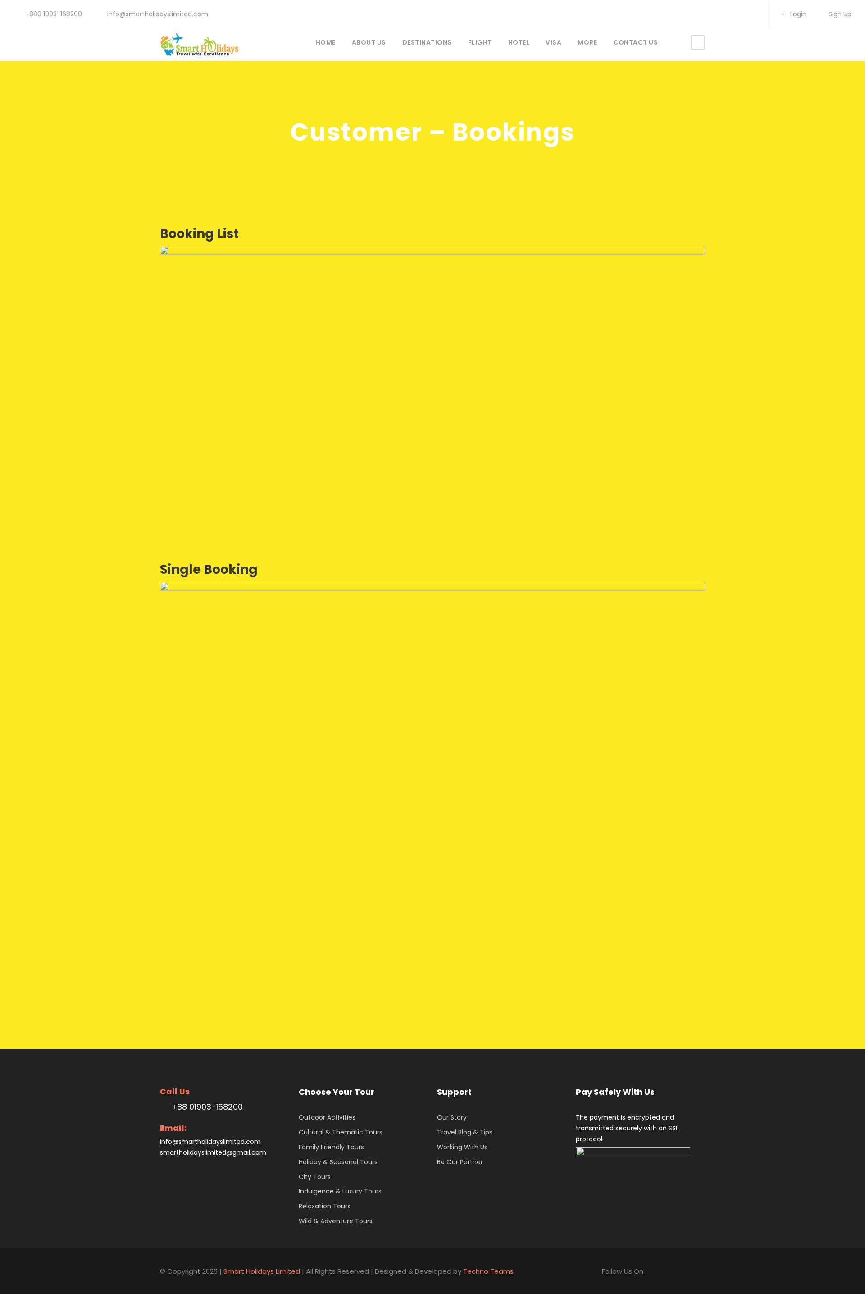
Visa (553, 42)
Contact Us (635, 42)
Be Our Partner (460, 1161)
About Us (369, 42)
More (587, 42)
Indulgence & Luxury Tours (340, 1191)
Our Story (452, 1117)
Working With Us (462, 1147)
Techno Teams (488, 1271)
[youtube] (736, 13)
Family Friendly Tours (331, 1147)
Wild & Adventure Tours (336, 1220)
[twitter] (721, 13)
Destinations (427, 42)
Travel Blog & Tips (464, 1132)
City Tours (315, 1176)
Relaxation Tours (325, 1206)
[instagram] (750, 13)
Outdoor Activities (327, 1117)
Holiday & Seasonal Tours (338, 1161)
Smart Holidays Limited (261, 1271)
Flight (480, 42)
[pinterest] (707, 13)
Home (326, 42)
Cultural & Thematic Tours (340, 1132)
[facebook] (693, 13)
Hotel (519, 42)
